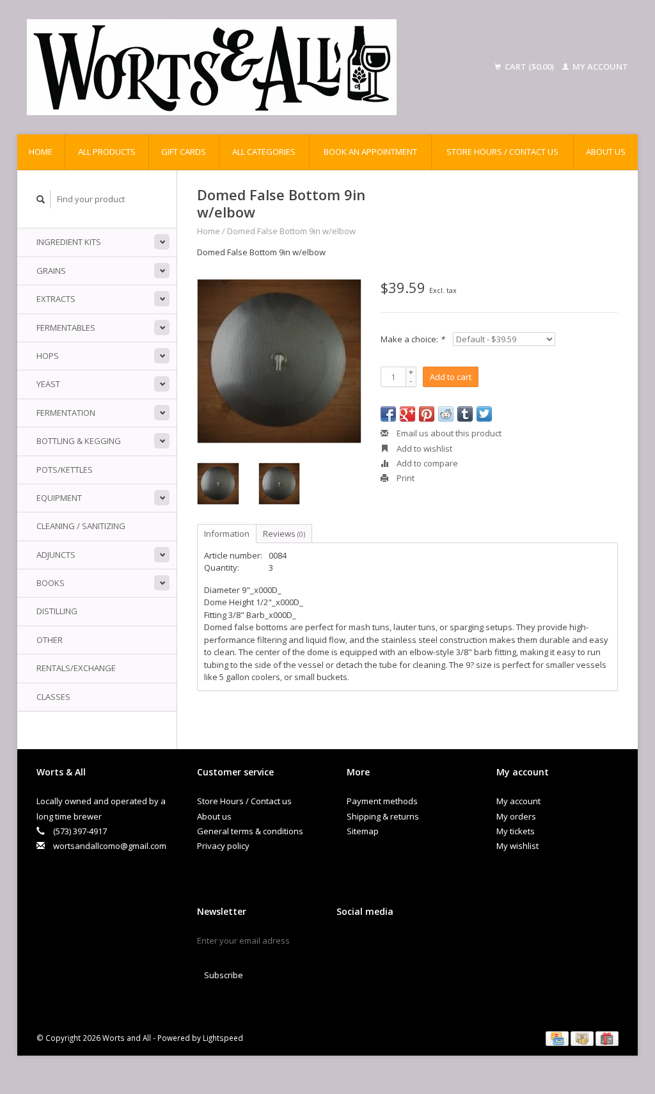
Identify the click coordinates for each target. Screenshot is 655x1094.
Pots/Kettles (64, 469)
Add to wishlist (423, 448)
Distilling (56, 611)
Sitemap (363, 831)
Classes (53, 696)
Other (49, 640)
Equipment (59, 497)
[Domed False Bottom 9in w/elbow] (279, 361)
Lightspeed (223, 1038)
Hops (47, 355)
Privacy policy (223, 846)
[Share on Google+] (407, 414)
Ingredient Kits (68, 242)
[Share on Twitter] (484, 414)
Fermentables (65, 327)
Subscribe (223, 975)
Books (50, 583)
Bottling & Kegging (78, 441)
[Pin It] (426, 414)
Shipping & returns (383, 816)
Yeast (48, 384)
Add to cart (450, 377)
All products (107, 151)
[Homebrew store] (247, 67)
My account (599, 66)
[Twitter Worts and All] (369, 943)
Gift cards (183, 151)
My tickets (515, 831)
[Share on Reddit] (446, 414)
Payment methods (382, 801)
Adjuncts (55, 554)
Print (404, 478)
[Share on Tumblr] (465, 414)
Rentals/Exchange (76, 668)
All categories (264, 151)
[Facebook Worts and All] (346, 943)
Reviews (284, 533)
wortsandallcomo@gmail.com (109, 846)
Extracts (55, 299)
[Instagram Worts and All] (414, 943)
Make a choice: (413, 339)
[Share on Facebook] (388, 414)
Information (226, 533)
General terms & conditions (250, 831)
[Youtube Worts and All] (391, 943)
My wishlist (517, 846)
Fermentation (65, 412)
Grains (51, 270)
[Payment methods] (558, 1037)
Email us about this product (448, 433)
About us (606, 151)
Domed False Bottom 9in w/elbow (291, 231)
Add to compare (426, 463)
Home (40, 151)
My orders (516, 816)
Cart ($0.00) (529, 66)
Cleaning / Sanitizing (80, 526)
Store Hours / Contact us (502, 151)
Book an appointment (370, 151)
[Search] (41, 199)
